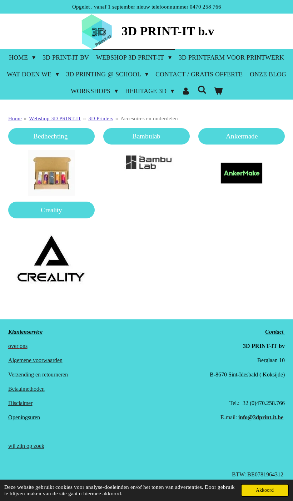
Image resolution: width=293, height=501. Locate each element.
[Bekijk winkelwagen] (218, 91)
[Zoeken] (202, 90)
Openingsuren (24, 417)
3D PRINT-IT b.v (167, 31)
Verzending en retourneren (38, 374)
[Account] (186, 91)
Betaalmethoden (26, 389)
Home (15, 118)
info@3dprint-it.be (260, 417)
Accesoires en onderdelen (149, 118)
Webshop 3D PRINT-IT (55, 118)
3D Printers (100, 118)
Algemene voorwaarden (35, 360)
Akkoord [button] (265, 490)
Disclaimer (20, 403)
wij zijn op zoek (26, 446)
